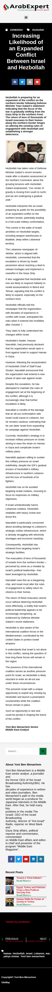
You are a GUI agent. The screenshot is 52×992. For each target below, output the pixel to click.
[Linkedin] (33, 859)
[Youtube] (26, 859)
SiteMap (5, 982)
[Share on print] (30, 82)
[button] (26, 17)
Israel (29, 953)
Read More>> (24, 880)
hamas (7, 953)
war (48, 953)
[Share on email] (37, 82)
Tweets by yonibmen (18, 921)
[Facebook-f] (11, 859)
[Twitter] (18, 859)
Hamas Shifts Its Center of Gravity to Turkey (30, 900)
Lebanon (39, 953)
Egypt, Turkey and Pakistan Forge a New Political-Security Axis (31, 890)
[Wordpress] (40, 859)
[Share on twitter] (22, 82)
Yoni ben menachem (33, 956)
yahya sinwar (11, 956)
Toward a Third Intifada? (29, 878)
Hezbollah (38, 29)
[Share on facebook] (15, 82)
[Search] (43, 751)
